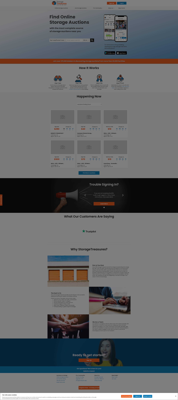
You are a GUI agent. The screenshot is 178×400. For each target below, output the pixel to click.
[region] (89, 396)
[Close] (175, 396)
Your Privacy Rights (126, 396)
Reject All (137, 396)
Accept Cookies (148, 396)
